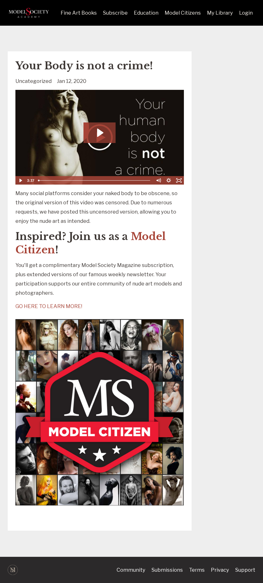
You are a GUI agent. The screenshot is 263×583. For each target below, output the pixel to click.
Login (246, 13)
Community (131, 570)
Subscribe (115, 13)
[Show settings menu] (169, 180)
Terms (197, 570)
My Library (220, 13)
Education (146, 13)
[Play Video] (20, 180)
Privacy (220, 570)
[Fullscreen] (179, 180)
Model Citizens (183, 13)
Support (245, 570)
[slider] (95, 180)
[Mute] (158, 180)
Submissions (167, 570)
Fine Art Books (79, 13)
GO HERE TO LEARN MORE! (48, 306)
